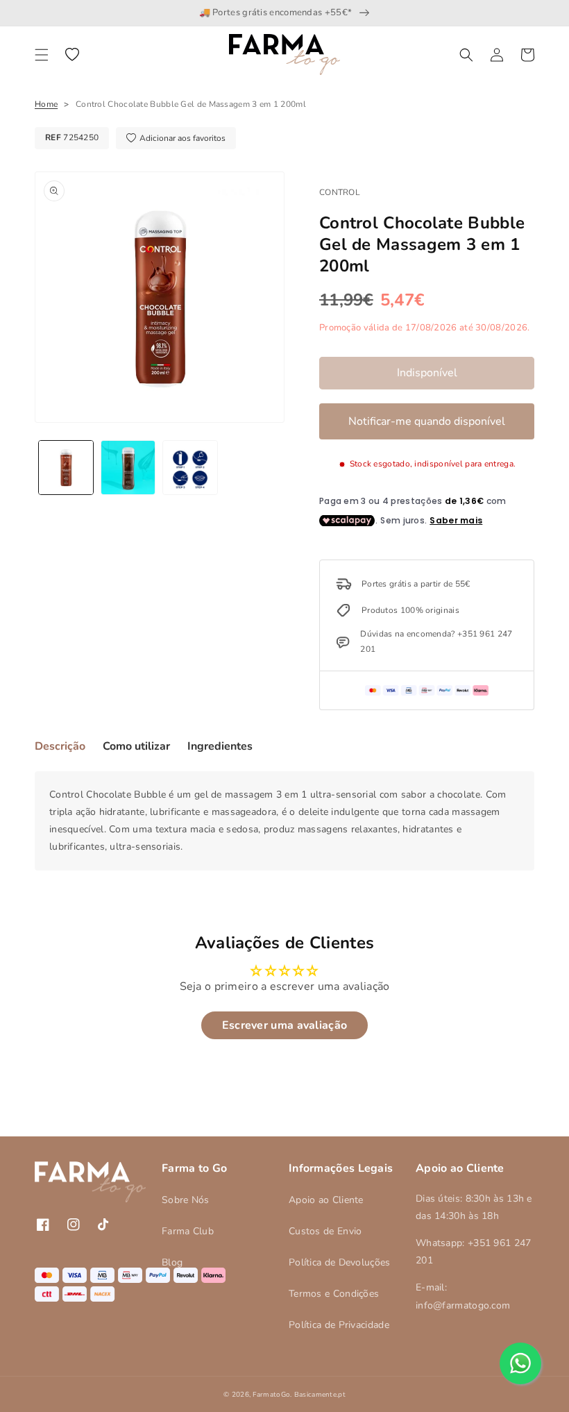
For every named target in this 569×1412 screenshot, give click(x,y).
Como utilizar (136, 746)
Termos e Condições (334, 1293)
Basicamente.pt (320, 1395)
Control (339, 192)
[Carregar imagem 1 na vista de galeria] (66, 468)
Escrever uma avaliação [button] (285, 1025)
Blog (172, 1262)
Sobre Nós (186, 1200)
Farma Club (188, 1231)
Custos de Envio (325, 1231)
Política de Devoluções (340, 1262)
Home (46, 104)
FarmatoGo (271, 1395)
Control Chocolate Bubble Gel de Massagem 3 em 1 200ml (191, 104)
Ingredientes (220, 746)
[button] (41, 55)
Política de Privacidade (339, 1324)
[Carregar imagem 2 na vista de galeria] (128, 468)
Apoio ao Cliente (326, 1200)
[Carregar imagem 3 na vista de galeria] (190, 468)
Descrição (60, 746)
